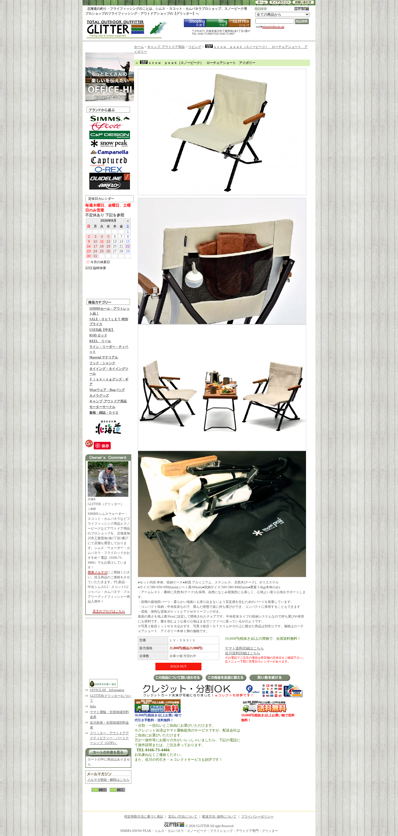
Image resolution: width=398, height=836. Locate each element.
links (93, 706)
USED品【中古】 (102, 330)
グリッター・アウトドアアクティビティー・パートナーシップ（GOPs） (109, 738)
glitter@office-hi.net (273, 26)
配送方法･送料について (219, 816)
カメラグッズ (99, 395)
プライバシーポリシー (257, 816)
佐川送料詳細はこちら (242, 653)
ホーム (139, 47)
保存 (105, 445)
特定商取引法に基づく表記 (143, 816)
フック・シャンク (102, 363)
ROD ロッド (98, 335)
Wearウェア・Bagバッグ (107, 390)
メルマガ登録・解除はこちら (108, 780)
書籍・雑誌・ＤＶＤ (104, 412)
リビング (194, 47)
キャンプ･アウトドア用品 (108, 401)
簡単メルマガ (97, 572)
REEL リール (100, 341)
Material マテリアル (103, 357)
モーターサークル (102, 407)
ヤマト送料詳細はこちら (244, 648)
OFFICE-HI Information (107, 690)
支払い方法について (182, 816)
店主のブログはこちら (109, 611)
